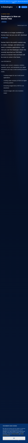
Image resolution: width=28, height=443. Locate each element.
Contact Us (24, 7)
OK (14, 438)
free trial (5, 37)
